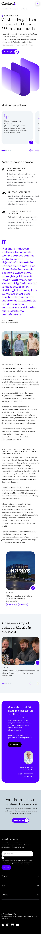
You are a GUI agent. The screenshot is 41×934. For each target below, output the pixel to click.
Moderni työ (11, 604)
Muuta (5, 895)
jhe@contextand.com (25, 774)
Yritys (4, 876)
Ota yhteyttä (8, 52)
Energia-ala (23, 604)
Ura (3, 886)
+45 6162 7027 (28, 776)
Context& (4, 9)
